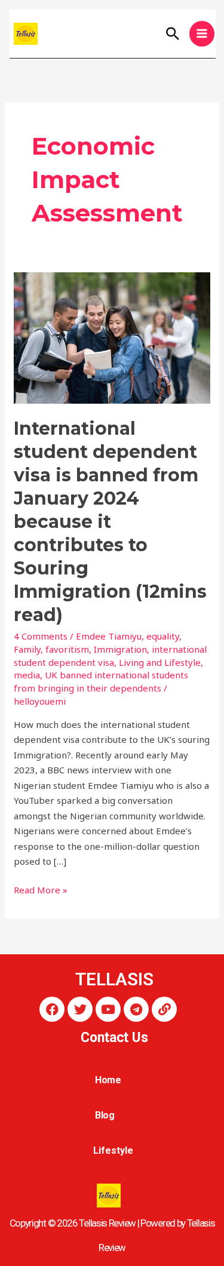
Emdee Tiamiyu (109, 636)
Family (27, 649)
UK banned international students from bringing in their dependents (101, 681)
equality (162, 636)
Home (108, 1080)
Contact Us (114, 1038)
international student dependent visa (110, 655)
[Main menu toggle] (202, 34)
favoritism (67, 649)
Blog (105, 1115)
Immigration (120, 649)
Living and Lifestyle (160, 662)
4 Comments (40, 636)
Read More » (40, 889)
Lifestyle (113, 1150)
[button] (173, 33)
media (27, 675)
